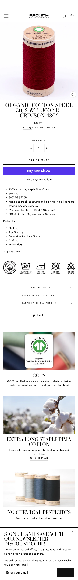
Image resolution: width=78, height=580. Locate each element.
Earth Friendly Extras (39, 295)
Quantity (39, 140)
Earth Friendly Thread (39, 303)
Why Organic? (11, 251)
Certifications (39, 287)
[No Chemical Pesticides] (39, 488)
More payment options (39, 179)
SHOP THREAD (39, 458)
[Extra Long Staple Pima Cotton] (39, 415)
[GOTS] (39, 351)
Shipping (27, 127)
